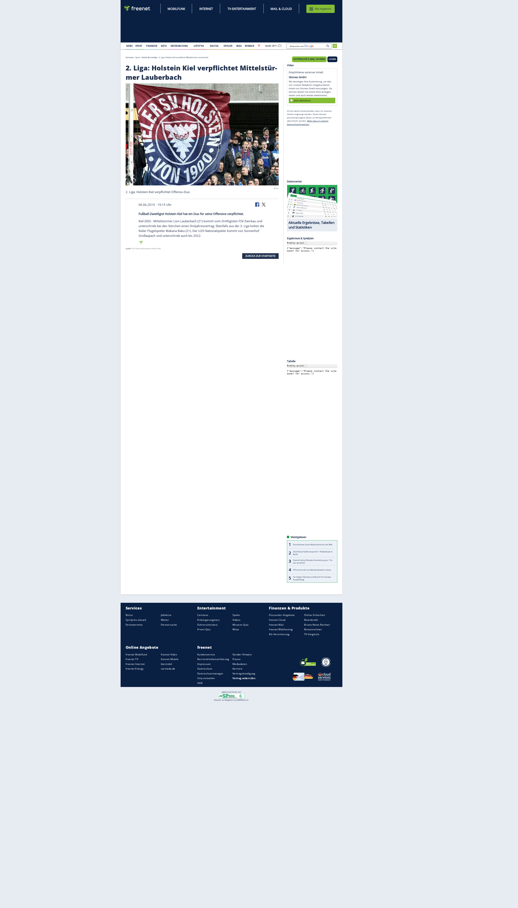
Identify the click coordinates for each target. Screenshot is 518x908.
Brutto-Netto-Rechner (317, 624)
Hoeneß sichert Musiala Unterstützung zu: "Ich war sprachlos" (312, 561)
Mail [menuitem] (239, 46)
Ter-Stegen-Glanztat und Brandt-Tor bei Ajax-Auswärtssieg (312, 578)
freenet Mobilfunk (136, 654)
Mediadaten (239, 664)
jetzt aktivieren (302, 100)
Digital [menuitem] (214, 46)
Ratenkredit (311, 619)
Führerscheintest (207, 624)
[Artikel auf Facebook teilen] (257, 204)
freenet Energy (135, 668)
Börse (129, 615)
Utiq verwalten (206, 678)
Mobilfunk (176, 9)
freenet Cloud (277, 619)
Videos (236, 619)
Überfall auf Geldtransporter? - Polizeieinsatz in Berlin (313, 553)
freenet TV (132, 659)
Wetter (165, 619)
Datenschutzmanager (210, 673)
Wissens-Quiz (240, 624)
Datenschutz (204, 668)
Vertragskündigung (243, 673)
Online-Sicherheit (314, 615)
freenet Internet (135, 664)
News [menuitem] (129, 46)
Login (332, 59)
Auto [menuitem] (164, 46)
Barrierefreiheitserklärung (213, 659)
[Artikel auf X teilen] (263, 204)
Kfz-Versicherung (279, 634)
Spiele (236, 615)
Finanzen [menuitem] (151, 46)
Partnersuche (169, 624)
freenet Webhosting (281, 629)
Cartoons (202, 615)
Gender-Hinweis (242, 654)
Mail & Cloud (281, 9)
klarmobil (166, 664)
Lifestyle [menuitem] (199, 46)
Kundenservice (206, 654)
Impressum (204, 664)
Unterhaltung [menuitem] (179, 46)
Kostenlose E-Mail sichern (309, 59)
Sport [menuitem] (138, 46)
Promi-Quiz (204, 629)
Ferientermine (134, 624)
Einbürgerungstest (208, 619)
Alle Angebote (323, 9)
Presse (236, 659)
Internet (206, 9)
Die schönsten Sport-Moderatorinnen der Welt (312, 544)
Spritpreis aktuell (136, 619)
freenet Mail (276, 624)
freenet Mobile (170, 659)
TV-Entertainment (242, 9)
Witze (235, 629)
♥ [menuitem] (259, 46)
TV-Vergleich (311, 634)
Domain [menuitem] (249, 46)
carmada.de (168, 668)
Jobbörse (166, 615)
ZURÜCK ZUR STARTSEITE (260, 256)
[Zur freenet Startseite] (137, 8)
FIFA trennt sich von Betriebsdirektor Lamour (312, 569)
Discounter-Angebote (282, 615)
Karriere (237, 668)
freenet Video (169, 654)
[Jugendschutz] (231, 695)
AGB (200, 683)
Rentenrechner (313, 629)
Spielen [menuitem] (228, 46)
